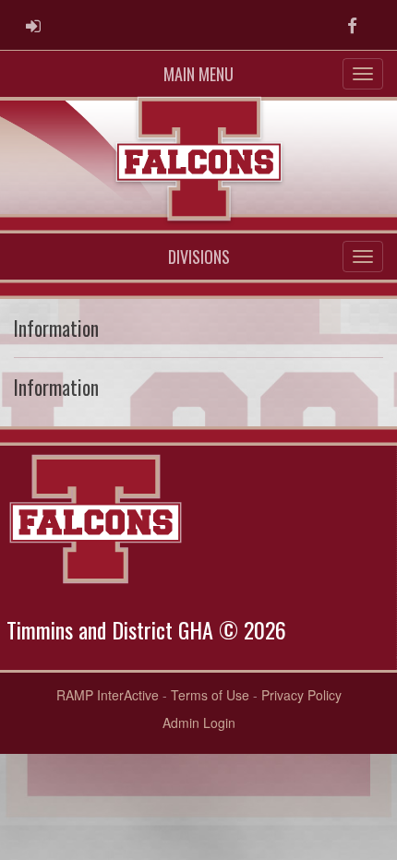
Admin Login (198, 722)
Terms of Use (210, 695)
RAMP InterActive (107, 695)
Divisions (199, 257)
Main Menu (198, 74)
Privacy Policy (301, 695)
